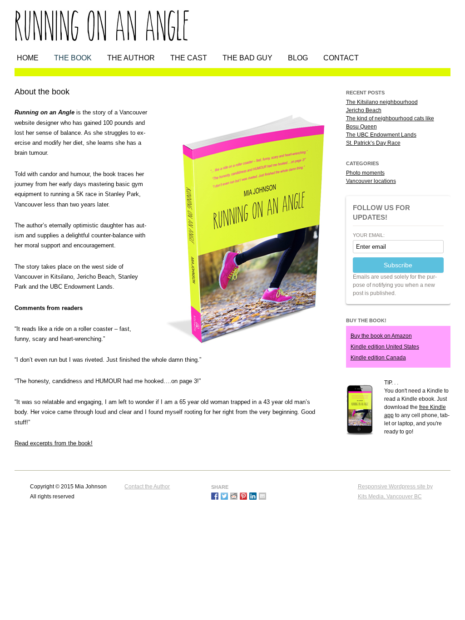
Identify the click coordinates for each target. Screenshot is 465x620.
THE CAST (188, 58)
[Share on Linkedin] (253, 496)
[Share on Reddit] (233, 496)
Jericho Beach (363, 110)
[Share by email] (262, 496)
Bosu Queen (361, 126)
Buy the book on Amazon (381, 336)
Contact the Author (147, 486)
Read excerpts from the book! (54, 443)
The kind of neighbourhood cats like (390, 118)
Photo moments (365, 173)
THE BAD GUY (247, 58)
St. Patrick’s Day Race (373, 143)
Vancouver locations (371, 181)
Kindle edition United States (385, 347)
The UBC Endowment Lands (381, 135)
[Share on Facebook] (214, 496)
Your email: (369, 235)
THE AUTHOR (131, 58)
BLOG (298, 58)
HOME (28, 58)
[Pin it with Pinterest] (243, 496)
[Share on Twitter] (224, 496)
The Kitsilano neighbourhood (382, 102)
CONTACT (341, 58)
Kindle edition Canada (378, 357)
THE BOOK (73, 58)
